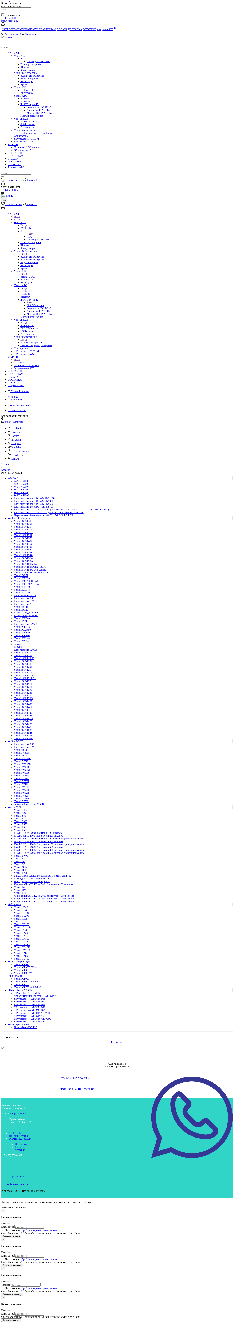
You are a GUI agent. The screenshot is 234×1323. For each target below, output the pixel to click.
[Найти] (2, 13)
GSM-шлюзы (27, 124)
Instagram (16, 439)
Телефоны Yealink (18, 1136)
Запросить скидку (11, 1320)
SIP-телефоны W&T (25, 141)
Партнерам (21, 1144)
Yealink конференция (26, 130)
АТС (23, 58)
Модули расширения (31, 115)
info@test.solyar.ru (13, 421)
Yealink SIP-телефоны (26, 73)
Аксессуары (26, 81)
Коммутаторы (27, 70)
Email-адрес (7, 1226)
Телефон (6, 1284)
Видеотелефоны (29, 78)
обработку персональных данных (39, 1230)
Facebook (16, 428)
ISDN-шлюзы (27, 127)
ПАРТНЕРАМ (15, 155)
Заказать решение (11, 1236)
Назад (17, 216)
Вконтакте (17, 432)
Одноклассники (20, 451)
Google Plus (17, 455)
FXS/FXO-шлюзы (30, 121)
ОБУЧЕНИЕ (14, 164)
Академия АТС (16, 167)
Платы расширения (30, 64)
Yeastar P (25, 101)
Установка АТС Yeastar (26, 147)
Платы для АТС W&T (38, 61)
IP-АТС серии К (29, 104)
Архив (24, 84)
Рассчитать (117, 1042)
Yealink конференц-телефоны (36, 133)
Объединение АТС (24, 150)
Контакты (20, 1147)
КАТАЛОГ (14, 52)
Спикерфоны (21, 135)
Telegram (16, 443)
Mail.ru (15, 458)
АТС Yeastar (15, 1133)
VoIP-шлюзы (21, 118)
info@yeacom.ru (9, 20)
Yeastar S (25, 98)
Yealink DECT (22, 87)
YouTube (16, 447)
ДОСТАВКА (15, 161)
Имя (3, 1223)
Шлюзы (24, 67)
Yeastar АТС (21, 95)
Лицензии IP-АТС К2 (38, 110)
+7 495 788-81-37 (10, 18)
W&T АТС (20, 55)
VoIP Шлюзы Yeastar (20, 1138)
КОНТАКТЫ (15, 153)
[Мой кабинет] (3, 24)
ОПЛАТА (13, 158)
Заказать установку (12, 1294)
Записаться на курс (12, 1265)
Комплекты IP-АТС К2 (39, 107)
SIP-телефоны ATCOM (26, 138)
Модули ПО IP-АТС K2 (39, 113)
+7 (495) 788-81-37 (12, 1155)
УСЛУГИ (13, 144)
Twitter (15, 435)
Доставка (20, 1150)
